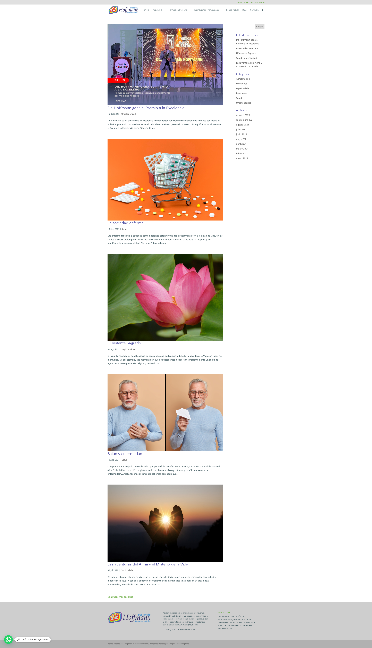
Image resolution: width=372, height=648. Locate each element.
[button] (8, 639)
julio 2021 (241, 129)
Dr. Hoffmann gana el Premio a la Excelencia (146, 108)
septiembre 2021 (245, 119)
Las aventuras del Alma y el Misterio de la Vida (148, 564)
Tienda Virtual (232, 10)
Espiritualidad (129, 349)
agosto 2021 (242, 124)
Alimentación (243, 78)
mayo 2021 (242, 139)
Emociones (241, 83)
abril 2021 (241, 143)
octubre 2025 (243, 115)
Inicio (146, 10)
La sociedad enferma (126, 223)
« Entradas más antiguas (120, 596)
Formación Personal (178, 10)
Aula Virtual (243, 2)
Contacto (254, 10)
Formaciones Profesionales (206, 10)
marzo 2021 (242, 148)
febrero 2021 (243, 153)
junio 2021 (241, 134)
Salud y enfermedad (125, 454)
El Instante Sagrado (124, 343)
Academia (157, 10)
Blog (244, 10)
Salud (124, 229)
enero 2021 (242, 158)
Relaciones (241, 93)
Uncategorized (128, 114)
